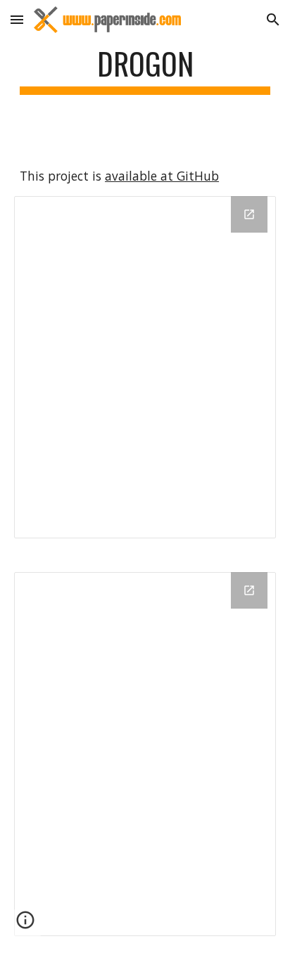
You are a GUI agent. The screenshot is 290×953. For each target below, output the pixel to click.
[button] (17, 19)
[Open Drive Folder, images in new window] (249, 590)
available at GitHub (162, 175)
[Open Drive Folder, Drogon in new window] (249, 214)
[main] (145, 70)
